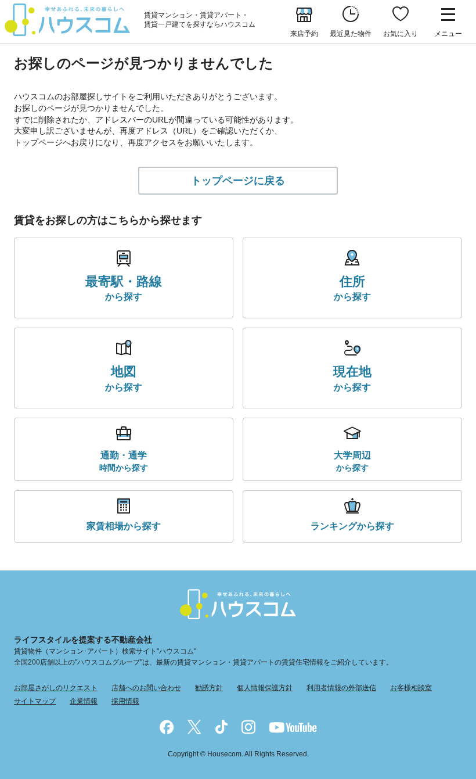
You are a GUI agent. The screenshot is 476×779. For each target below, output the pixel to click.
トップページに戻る (238, 180)
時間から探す (123, 461)
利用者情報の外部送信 (341, 688)
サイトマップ (35, 701)
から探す (123, 288)
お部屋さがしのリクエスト (56, 688)
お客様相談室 (411, 688)
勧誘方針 (209, 688)
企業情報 (84, 701)
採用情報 (125, 701)
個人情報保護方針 (265, 688)
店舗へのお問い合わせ (146, 688)
